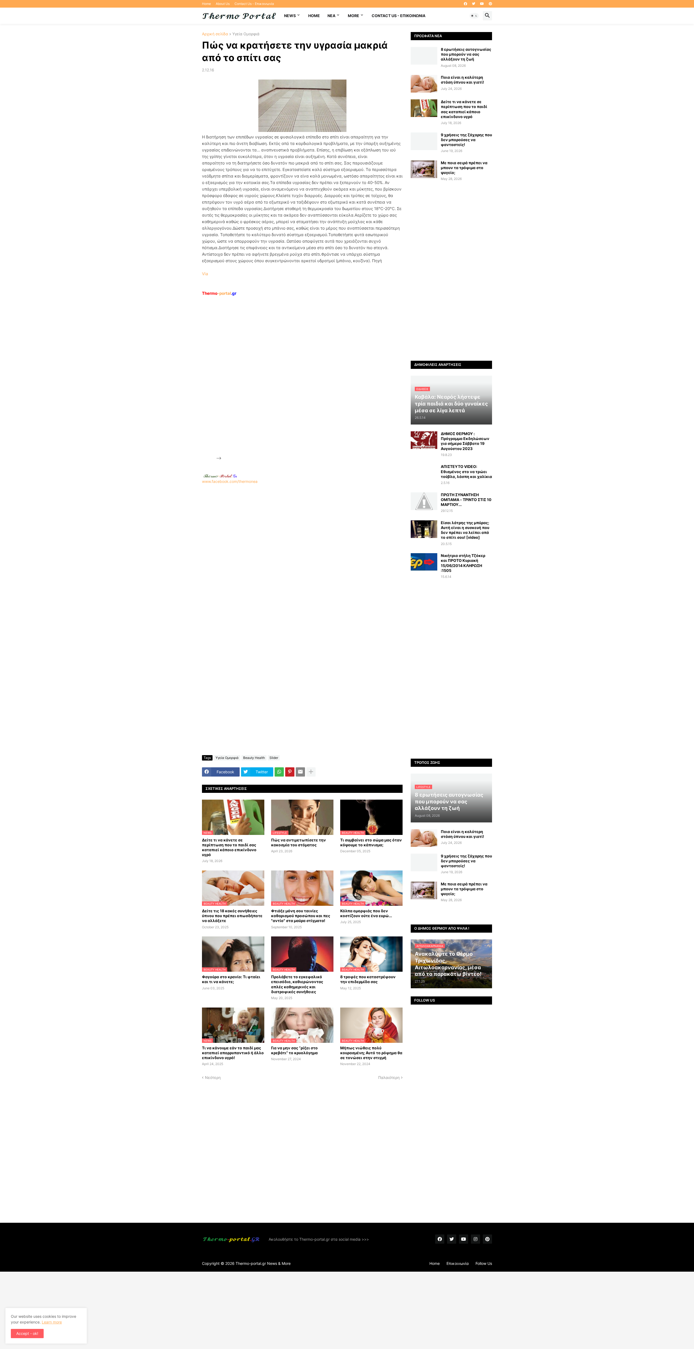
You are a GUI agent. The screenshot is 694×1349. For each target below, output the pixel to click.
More (353, 15)
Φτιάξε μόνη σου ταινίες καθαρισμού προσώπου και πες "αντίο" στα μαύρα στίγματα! (300, 915)
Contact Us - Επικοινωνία (254, 4)
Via (205, 273)
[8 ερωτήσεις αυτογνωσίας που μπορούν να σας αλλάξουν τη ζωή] (424, 56)
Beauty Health (254, 758)
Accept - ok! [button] (27, 1333)
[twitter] (473, 4)
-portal (219, 293)
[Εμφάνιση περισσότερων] (311, 772)
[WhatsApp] (279, 772)
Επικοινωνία (457, 1263)
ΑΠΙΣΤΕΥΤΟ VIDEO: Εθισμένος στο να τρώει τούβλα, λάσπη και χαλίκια (466, 471)
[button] (474, 15)
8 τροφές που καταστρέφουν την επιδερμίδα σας (368, 979)
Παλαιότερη (389, 1077)
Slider (273, 758)
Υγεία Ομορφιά (245, 34)
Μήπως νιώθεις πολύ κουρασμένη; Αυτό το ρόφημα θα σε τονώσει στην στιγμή (371, 1053)
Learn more (52, 1322)
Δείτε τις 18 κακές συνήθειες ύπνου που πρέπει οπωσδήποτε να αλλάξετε (232, 915)
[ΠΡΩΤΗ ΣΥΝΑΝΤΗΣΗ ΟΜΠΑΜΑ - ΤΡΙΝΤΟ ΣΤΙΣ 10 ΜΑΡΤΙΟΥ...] (424, 501)
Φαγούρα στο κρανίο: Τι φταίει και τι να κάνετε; (231, 979)
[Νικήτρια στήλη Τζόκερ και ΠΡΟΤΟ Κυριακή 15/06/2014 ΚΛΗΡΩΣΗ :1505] (424, 562)
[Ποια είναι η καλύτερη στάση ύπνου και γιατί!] (424, 84)
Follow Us (483, 1263)
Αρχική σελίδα (215, 34)
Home (206, 4)
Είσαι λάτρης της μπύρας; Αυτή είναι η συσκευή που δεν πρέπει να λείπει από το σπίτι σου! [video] (465, 530)
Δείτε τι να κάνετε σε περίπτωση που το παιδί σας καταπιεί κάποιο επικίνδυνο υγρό (229, 847)
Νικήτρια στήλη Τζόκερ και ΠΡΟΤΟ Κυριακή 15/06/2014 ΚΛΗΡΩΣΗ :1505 (463, 563)
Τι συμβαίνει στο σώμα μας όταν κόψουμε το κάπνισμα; (371, 842)
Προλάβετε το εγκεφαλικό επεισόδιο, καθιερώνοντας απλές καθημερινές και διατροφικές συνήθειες (297, 984)
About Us (223, 4)
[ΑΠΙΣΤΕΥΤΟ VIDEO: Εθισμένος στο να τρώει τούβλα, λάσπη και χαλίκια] (424, 473)
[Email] (300, 772)
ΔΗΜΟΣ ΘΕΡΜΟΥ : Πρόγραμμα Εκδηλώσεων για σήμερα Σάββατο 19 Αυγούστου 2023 (465, 441)
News (290, 15)
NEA (331, 15)
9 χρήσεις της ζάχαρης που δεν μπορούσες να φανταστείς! (466, 139)
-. (220, 476)
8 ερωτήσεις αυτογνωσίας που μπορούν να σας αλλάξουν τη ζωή (466, 54)
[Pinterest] (289, 772)
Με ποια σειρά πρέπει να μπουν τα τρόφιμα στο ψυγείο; (464, 167)
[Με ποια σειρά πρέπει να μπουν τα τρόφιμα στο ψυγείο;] (424, 169)
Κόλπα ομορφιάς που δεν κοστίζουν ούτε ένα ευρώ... (366, 913)
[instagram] (475, 1239)
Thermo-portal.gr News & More (263, 1263)
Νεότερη (213, 1077)
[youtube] (482, 4)
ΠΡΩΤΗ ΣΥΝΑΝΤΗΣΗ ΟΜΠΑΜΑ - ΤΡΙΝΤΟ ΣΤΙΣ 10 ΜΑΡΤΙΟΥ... (466, 499)
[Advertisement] (263, 378)
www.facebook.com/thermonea (230, 481)
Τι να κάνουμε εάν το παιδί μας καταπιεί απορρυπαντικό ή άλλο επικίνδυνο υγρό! (233, 1053)
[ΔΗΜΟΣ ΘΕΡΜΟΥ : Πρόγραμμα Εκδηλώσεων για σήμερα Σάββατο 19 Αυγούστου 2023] (424, 440)
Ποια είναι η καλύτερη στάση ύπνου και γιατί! (462, 79)
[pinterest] (490, 4)
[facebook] (465, 4)
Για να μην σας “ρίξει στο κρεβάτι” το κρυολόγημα (294, 1050)
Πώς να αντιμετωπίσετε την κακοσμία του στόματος (298, 842)
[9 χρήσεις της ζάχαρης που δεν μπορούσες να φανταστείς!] (424, 141)
